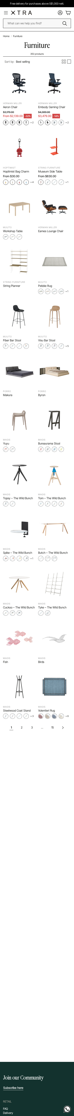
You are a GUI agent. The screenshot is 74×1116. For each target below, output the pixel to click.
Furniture (17, 36)
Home (6, 36)
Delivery (8, 1113)
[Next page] (62, 727)
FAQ (5, 1108)
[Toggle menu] (6, 13)
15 (52, 727)
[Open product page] (19, 83)
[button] (17, 62)
